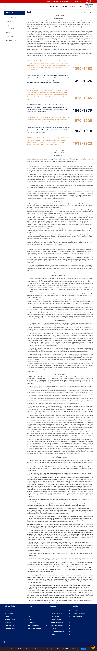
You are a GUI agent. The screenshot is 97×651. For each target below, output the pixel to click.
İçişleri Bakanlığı (56, 1)
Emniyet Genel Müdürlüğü (67, 1)
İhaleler (29, 616)
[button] (88, 12)
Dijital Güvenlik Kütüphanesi (34, 628)
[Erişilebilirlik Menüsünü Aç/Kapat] (93, 647)
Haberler (30, 610)
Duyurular (30, 613)
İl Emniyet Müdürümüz (11, 17)
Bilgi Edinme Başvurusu (56, 613)
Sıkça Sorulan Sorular (11, 40)
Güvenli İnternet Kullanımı (34, 625)
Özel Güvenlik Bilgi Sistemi (57, 622)
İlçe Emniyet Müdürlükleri (79, 613)
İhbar (52, 610)
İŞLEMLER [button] (72, 6)
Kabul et (83, 649)
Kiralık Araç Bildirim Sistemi (57, 631)
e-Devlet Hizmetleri (55, 616)
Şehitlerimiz (8, 32)
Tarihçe (7, 25)
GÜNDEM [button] (64, 6)
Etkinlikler (30, 619)
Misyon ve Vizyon (10, 21)
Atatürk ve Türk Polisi (11, 29)
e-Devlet (48, 1)
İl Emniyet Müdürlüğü (78, 610)
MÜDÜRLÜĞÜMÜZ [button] (55, 6)
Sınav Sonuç (53, 634)
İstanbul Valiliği (78, 1)
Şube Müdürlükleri (77, 616)
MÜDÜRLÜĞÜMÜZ (10, 12)
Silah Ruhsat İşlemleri (56, 619)
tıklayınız (77, 649)
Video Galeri (31, 622)
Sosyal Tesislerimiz (10, 36)
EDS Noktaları (54, 628)
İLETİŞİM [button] (80, 6)
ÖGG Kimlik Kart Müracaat (57, 625)
